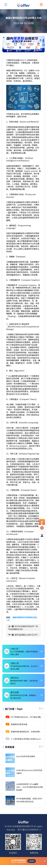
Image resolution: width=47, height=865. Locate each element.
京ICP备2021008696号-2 (29, 829)
